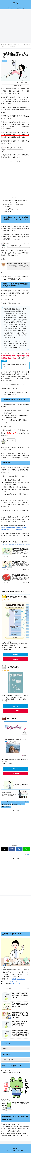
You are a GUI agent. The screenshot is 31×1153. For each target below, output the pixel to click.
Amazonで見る (15, 659)
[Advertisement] (15, 26)
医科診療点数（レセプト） (19, 804)
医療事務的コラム (7, 804)
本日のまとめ (8, 211)
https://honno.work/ (15, 983)
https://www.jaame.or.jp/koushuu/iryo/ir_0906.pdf (16, 544)
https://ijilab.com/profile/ (18, 979)
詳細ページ (15, 654)
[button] (28, 988)
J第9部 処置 (5, 801)
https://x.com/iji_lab (12, 981)
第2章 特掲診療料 (6, 806)
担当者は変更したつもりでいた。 (13, 209)
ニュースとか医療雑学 (24, 801)
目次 (13, 197)
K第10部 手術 (14, 801)
